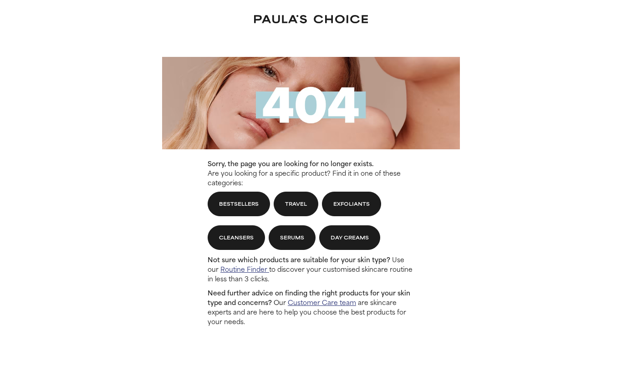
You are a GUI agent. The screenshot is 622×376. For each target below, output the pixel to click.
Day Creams (350, 237)
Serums (292, 237)
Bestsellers (239, 203)
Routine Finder (244, 269)
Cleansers (236, 237)
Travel (296, 203)
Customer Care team (322, 302)
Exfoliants (351, 203)
